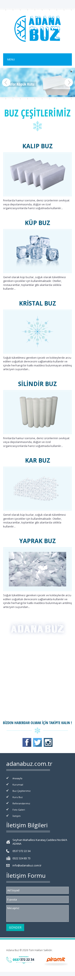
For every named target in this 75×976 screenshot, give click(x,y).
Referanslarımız (21, 803)
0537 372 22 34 (21, 851)
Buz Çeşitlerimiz (21, 790)
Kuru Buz (17, 797)
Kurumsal (17, 784)
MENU (11, 59)
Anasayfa (17, 778)
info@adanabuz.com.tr (26, 865)
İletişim (16, 815)
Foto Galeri (18, 809)
